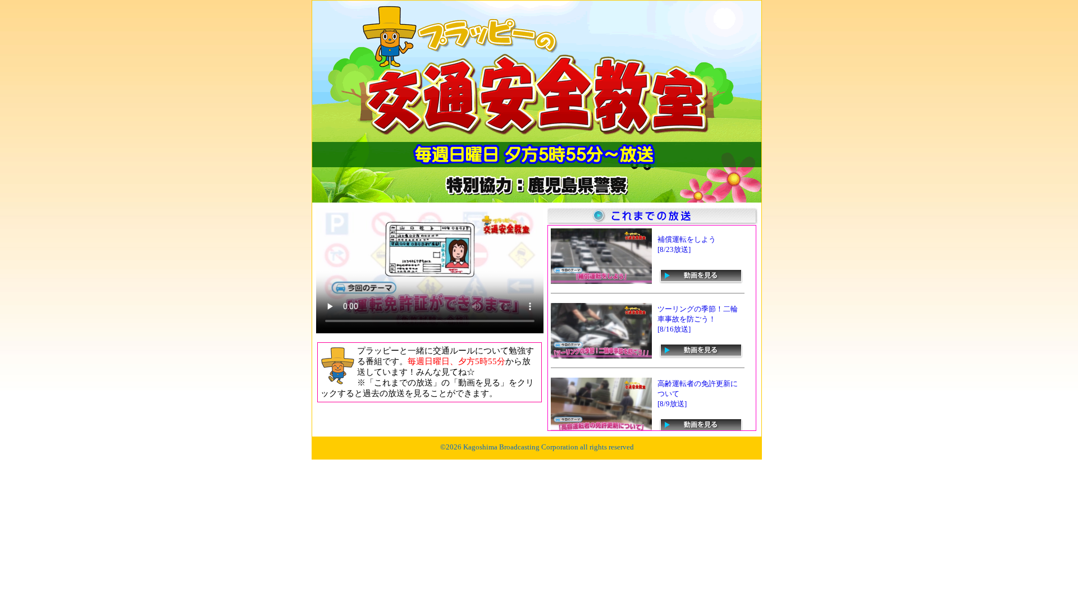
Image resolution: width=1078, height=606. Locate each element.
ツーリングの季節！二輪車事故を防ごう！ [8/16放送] (697, 319)
